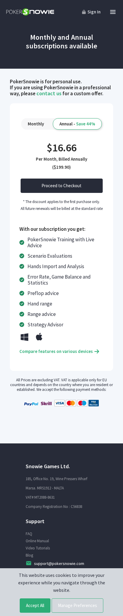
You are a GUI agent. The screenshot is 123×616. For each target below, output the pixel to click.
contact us (48, 93)
